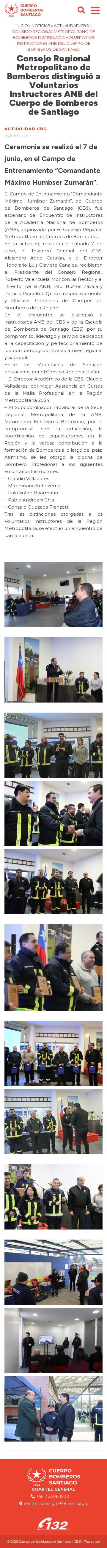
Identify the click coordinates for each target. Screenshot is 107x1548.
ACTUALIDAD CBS (25, 128)
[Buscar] (81, 10)
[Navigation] (95, 10)
